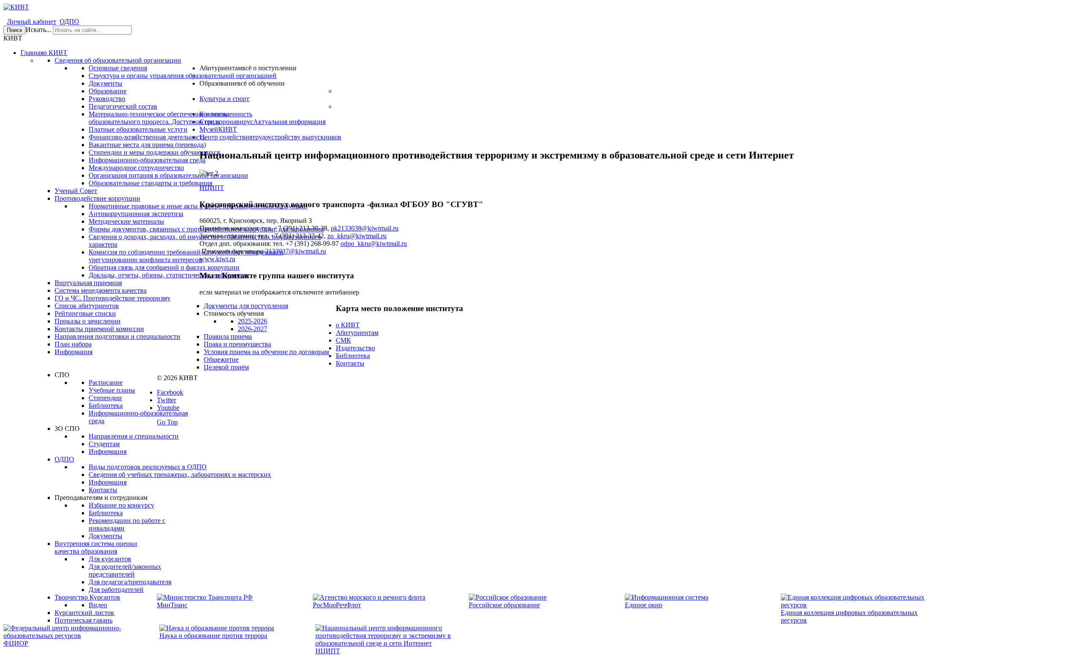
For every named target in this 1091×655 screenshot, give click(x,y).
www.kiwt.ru (217, 259)
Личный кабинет (31, 21)
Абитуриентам (357, 332)
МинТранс (172, 605)
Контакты (350, 363)
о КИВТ (348, 325)
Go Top (167, 422)
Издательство (355, 348)
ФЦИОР (15, 643)
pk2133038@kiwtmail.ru (364, 228)
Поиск (14, 30)
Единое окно (643, 605)
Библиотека (353, 355)
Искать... (38, 29)
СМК (343, 340)
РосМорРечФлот (337, 605)
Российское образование (504, 605)
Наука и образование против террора (213, 635)
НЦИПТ (211, 187)
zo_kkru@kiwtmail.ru (357, 235)
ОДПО (69, 21)
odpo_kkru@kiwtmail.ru (374, 243)
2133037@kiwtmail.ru (295, 251)
